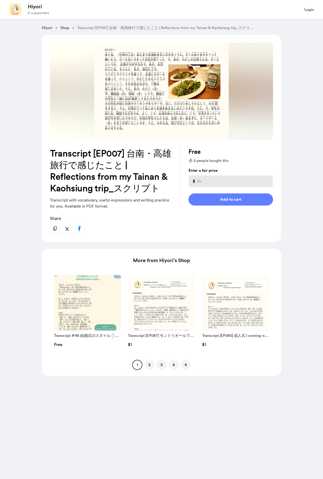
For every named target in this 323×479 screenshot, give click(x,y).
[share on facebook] (79, 228)
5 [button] (186, 365)
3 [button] (161, 365)
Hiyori (35, 7)
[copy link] (55, 228)
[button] (87, 312)
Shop (64, 28)
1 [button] (137, 365)
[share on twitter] (67, 229)
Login (309, 9)
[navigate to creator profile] (15, 9)
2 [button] (149, 365)
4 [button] (174, 365)
